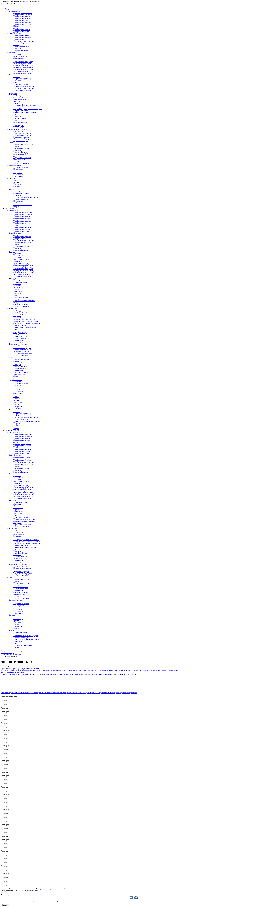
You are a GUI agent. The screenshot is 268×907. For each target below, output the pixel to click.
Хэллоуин (17, 120)
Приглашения (10, 208)
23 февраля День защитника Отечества (27, 107)
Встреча (16, 397)
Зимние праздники (20, 99)
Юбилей (16, 26)
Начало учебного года (21, 47)
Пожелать (16, 171)
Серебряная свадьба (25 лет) (23, 69)
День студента (18, 126)
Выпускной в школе (20, 50)
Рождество (17, 101)
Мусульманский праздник (22, 139)
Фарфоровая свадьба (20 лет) (23, 67)
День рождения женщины (22, 13)
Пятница (16, 77)
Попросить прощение (21, 167)
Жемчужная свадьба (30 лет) (23, 71)
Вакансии (67, 889)
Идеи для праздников (12, 430)
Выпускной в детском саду (23, 43)
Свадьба (12, 52)
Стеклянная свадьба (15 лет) (23, 65)
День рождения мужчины (22, 15)
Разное (11, 190)
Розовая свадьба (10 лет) (22, 64)
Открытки (8, 9)
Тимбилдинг (18, 188)
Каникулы (17, 48)
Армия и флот (18, 127)
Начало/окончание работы (22, 205)
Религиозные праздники (18, 129)
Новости (11, 889)
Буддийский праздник (21, 137)
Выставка (16, 186)
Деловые (12, 178)
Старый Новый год (20, 97)
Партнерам (60, 889)
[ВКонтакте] (131, 897)
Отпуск (16, 207)
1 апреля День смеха (20, 111)
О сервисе (4, 889)
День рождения (14, 11)
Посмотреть (5, 700)
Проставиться (18, 201)
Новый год (17, 96)
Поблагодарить (18, 169)
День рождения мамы (21, 32)
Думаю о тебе (18, 176)
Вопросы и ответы (29, 889)
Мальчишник (18, 255)
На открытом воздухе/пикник (24, 86)
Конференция (18, 180)
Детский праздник (15, 33)
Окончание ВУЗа (19, 159)
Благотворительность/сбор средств (25, 197)
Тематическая (18, 287)
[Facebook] (136, 897)
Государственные (19, 124)
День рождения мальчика (22, 24)
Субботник (17, 82)
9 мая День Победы (20, 118)
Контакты (18, 889)
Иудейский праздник (20, 141)
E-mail (3, 903)
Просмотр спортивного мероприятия (26, 421)
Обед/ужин (17, 303)
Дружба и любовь (15, 165)
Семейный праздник (20, 84)
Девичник (17, 254)
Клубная (16, 289)
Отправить (5, 905)
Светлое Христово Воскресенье (24, 112)
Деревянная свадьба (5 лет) (23, 62)
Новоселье (17, 195)
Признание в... (18, 175)
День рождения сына (20, 20)
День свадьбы (18, 58)
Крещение (17, 103)
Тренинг (16, 182)
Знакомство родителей (21, 56)
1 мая (15, 114)
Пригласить (17, 382)
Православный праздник (22, 133)
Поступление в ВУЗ (20, 154)
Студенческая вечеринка (22, 90)
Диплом (16, 161)
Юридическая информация (45, 889)
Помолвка (17, 54)
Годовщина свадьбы (20, 60)
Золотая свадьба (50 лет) (22, 73)
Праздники (13, 94)
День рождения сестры (21, 30)
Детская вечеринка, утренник (24, 41)
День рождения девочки (22, 22)
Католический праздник (22, 135)
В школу (16, 45)
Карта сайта (76, 889)
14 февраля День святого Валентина (26, 105)
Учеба (11, 143)
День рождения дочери (21, 18)
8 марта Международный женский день (27, 109)
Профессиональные (20, 122)
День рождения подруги (22, 28)
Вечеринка (13, 75)
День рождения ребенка (21, 16)
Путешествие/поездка (21, 199)
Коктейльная (18, 291)
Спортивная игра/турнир (22, 79)
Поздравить (17, 173)
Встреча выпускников (21, 92)
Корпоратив (17, 80)
